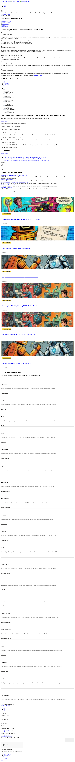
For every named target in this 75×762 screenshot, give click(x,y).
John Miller (12, 157)
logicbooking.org (5, 458)
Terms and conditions (8, 757)
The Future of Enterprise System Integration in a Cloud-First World (33, 160)
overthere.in (4, 606)
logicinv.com (4, 474)
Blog (5, 6)
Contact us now (38, 75)
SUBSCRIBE (69, 740)
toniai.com (3, 655)
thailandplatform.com (6, 622)
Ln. (4, 710)
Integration (6, 160)
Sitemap (5, 758)
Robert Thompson (13, 160)
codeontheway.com (5, 573)
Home (5, 5)
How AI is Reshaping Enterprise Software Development (31, 158)
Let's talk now (4, 121)
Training (5, 86)
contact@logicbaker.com (6, 731)
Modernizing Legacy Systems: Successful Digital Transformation (31, 157)
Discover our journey (5, 14)
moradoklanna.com (5, 507)
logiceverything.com (6, 687)
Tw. (4, 709)
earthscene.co (4, 524)
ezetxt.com (3, 442)
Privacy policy (7, 755)
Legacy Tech (7, 157)
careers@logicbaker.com (6, 736)
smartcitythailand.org (6, 638)
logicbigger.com (4, 393)
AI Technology (7, 158)
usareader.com (4, 671)
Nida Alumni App (8, 754)
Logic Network (7, 213)
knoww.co (3, 409)
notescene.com (4, 556)
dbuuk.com (3, 425)
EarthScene (6, 84)
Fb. (4, 708)
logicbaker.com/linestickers (7, 704)
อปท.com (3, 589)
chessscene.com (4, 540)
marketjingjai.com (5, 491)
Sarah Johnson (14, 158)
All (4, 82)
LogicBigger (6, 83)
